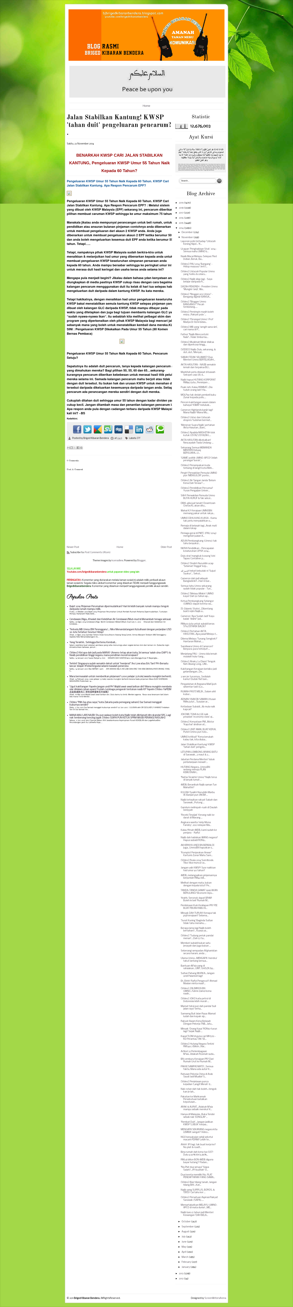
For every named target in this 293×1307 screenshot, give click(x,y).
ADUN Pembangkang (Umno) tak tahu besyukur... (199, 542)
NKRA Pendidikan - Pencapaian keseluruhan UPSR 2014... (197, 549)
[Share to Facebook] (78, 447)
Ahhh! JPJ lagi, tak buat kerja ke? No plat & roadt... (198, 1146)
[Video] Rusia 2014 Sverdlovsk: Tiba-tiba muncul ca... (197, 861)
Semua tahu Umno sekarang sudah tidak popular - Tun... (196, 587)
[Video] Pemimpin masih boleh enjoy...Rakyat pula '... (197, 313)
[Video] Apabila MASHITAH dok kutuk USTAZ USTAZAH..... (198, 434)
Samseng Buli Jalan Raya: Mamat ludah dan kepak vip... (198, 1015)
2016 (181, 218)
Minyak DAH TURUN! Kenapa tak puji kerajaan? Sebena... (198, 914)
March (185, 1257)
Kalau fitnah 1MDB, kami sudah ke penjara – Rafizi (199, 831)
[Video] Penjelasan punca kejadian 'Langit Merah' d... (196, 1083)
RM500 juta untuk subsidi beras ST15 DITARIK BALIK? (197, 625)
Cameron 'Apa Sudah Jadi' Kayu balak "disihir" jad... (197, 617)
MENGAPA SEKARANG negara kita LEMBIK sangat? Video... (199, 1131)
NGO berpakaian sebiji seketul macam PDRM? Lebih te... (197, 1138)
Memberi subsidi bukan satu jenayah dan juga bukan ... (196, 944)
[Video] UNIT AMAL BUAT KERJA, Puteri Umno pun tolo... (198, 731)
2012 (181, 1278)
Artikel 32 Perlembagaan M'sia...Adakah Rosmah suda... (198, 1052)
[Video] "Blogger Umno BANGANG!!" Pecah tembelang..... (193, 304)
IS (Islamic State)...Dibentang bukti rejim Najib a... (197, 610)
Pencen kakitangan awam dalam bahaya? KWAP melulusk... (198, 403)
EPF (139, 438)
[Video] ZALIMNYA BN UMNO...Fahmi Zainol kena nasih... (196, 991)
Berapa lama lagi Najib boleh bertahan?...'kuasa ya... (196, 929)
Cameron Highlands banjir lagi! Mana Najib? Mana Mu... (197, 411)
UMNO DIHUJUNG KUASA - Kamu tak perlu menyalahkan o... (199, 519)
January (186, 1267)
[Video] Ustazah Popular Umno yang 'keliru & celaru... (198, 273)
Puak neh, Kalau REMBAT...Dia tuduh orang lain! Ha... (196, 388)
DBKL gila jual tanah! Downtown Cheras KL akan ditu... (198, 504)
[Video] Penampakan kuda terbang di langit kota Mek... (197, 466)
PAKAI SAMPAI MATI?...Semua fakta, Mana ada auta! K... (197, 1068)
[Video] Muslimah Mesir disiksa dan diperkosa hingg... (197, 343)
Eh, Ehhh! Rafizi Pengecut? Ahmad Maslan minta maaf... (199, 982)
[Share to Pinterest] (81, 447)
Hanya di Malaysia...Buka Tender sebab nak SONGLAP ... (198, 1115)
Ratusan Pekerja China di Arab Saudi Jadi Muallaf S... (197, 1075)
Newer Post (73, 547)
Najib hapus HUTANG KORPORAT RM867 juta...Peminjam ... (198, 381)
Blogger (141, 560)
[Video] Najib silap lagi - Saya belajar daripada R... (196, 280)
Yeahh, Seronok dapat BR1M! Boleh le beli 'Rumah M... (196, 899)
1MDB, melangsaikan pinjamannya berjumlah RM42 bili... (199, 876)
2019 (181, 203)
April (184, 1252)
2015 (181, 223)
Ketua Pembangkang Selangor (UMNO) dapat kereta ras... (197, 602)
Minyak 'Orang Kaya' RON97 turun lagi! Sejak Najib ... (199, 1030)
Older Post (166, 547)
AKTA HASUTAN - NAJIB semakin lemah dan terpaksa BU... (198, 366)
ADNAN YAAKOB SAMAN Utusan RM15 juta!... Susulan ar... (198, 700)
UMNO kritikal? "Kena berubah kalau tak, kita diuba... (197, 738)
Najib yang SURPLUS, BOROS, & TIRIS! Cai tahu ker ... (198, 1191)
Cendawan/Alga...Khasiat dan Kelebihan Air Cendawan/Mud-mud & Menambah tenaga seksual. (120, 619)
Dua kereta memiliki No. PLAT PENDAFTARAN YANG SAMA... (198, 1176)
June (184, 1242)
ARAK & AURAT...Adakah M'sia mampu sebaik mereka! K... (197, 1108)
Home (146, 106)
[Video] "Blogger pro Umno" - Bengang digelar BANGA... (197, 295)
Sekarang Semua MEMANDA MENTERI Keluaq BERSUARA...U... (196, 450)
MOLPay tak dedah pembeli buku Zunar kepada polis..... (198, 396)
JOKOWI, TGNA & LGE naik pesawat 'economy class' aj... (197, 715)
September (188, 1227)
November (187, 237)
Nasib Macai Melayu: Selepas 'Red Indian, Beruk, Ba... (199, 258)
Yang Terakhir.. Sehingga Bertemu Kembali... (93, 642)
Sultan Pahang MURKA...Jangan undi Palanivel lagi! (197, 974)
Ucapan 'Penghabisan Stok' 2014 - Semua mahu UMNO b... (199, 250)
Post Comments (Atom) (98, 552)
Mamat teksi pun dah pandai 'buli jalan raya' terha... (198, 1007)
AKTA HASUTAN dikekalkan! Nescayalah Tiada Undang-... (197, 441)
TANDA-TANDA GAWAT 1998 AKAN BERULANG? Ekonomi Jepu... (199, 891)
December (187, 232)
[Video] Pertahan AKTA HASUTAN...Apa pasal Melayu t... (199, 632)
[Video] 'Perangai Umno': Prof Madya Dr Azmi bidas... (197, 320)
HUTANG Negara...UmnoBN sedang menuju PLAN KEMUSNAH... (195, 770)
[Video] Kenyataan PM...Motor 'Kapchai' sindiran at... (197, 723)
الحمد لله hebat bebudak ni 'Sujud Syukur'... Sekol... (198, 572)
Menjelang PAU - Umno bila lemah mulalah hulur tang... (199, 655)
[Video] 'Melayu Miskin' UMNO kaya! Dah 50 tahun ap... (197, 595)
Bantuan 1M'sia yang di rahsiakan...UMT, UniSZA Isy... (197, 967)
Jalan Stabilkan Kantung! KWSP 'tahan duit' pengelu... (198, 746)
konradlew (117, 560)
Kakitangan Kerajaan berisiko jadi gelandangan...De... (199, 670)
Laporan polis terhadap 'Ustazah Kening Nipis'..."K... (198, 242)
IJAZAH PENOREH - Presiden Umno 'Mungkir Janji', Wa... (199, 288)
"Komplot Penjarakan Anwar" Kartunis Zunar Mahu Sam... (197, 854)
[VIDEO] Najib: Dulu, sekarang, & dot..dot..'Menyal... (198, 351)
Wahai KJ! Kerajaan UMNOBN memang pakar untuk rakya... (198, 512)
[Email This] (68, 447)
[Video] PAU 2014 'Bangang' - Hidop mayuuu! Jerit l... (196, 265)
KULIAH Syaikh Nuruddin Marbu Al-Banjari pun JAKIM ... (198, 793)
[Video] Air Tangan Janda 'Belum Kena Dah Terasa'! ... (198, 482)
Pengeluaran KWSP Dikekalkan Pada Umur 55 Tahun (113, 329)
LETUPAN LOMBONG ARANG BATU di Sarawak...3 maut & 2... (199, 753)
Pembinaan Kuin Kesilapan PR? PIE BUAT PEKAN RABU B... (199, 907)
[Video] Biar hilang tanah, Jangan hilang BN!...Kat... (199, 1183)
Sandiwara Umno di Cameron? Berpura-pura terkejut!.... (197, 648)
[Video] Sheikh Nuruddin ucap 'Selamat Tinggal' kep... (197, 565)
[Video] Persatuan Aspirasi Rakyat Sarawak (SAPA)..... (199, 1198)
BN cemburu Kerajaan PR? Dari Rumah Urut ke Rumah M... (197, 1060)
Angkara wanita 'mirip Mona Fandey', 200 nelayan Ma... (196, 824)
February (187, 1262)
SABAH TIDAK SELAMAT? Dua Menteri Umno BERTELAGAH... (198, 358)
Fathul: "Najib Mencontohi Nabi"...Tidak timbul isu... (194, 336)
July (184, 1237)
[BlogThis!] (71, 447)
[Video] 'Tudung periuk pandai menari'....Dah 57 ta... (197, 937)
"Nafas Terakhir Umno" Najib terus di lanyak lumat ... (199, 778)
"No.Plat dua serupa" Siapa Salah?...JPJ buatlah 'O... (195, 1168)
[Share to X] (74, 447)
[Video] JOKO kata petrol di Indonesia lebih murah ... (196, 1000)
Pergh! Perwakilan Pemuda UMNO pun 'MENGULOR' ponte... (199, 474)
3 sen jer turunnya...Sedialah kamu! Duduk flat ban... (196, 678)
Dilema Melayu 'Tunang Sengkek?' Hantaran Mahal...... (199, 640)
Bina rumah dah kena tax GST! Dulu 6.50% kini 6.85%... (197, 1153)
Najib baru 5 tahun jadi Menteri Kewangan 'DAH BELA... (197, 1214)
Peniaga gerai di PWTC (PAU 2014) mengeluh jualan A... (199, 534)
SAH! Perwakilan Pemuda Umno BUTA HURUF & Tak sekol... (198, 497)
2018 (181, 208)
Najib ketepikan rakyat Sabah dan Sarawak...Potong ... (199, 801)
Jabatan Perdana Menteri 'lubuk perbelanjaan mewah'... (198, 761)
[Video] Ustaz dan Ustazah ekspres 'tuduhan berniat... (196, 419)
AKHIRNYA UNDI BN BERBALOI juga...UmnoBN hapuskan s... (197, 846)
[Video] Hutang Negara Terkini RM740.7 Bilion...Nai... (197, 1045)
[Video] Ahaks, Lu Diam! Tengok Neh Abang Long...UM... (198, 663)
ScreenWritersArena (215, 1298)
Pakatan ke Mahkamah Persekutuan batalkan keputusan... (194, 1099)
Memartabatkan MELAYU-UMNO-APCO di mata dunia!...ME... (199, 1206)
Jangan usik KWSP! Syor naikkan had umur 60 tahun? (198, 869)
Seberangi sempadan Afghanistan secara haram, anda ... (199, 952)
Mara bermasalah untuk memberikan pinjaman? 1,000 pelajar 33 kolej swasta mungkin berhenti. (120, 676)
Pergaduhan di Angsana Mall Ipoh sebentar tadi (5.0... (199, 685)
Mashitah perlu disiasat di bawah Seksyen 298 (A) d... (198, 373)
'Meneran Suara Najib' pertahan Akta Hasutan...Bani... (198, 426)
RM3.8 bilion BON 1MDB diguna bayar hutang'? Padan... (197, 1161)
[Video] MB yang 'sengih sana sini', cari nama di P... (199, 328)
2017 (181, 213)
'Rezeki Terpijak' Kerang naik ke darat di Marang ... (197, 816)
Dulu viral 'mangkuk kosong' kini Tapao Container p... (198, 557)
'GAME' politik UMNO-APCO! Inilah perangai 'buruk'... (199, 459)
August (186, 1231)
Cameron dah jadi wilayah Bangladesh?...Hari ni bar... (196, 580)
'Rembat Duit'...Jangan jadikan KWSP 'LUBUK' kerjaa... (197, 1123)
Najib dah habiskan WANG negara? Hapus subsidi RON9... (199, 839)
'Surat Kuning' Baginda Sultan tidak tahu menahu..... (197, 922)
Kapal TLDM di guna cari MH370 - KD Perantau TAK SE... (198, 1037)
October (186, 1221)
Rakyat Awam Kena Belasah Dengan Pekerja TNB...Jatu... (197, 1022)
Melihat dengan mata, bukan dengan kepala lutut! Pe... (196, 884)
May (184, 1247)
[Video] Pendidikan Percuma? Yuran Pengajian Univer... (197, 489)
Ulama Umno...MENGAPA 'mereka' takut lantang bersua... (199, 959)
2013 (181, 1273)
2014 (181, 228)
